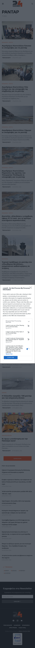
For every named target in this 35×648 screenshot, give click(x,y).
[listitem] (17, 321)
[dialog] (17, 324)
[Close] (31, 288)
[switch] (28, 326)
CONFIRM (10, 357)
